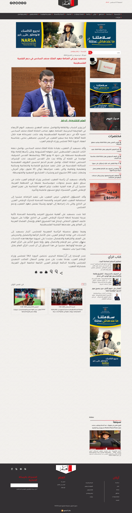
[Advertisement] (63, 256)
